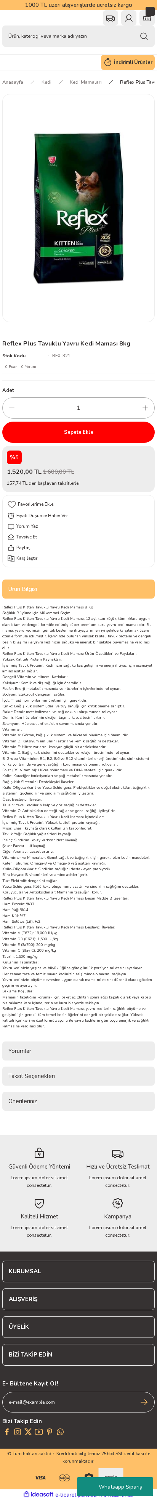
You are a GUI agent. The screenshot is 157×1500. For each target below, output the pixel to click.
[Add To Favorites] (78, 504)
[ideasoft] (38, 1494)
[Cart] (147, 17)
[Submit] (144, 1402)
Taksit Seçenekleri (31, 1076)
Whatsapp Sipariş (120, 1486)
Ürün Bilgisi (22, 589)
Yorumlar (19, 1051)
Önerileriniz (22, 1101)
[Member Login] (128, 17)
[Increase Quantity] (145, 408)
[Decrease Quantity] (11, 408)
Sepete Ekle (78, 432)
